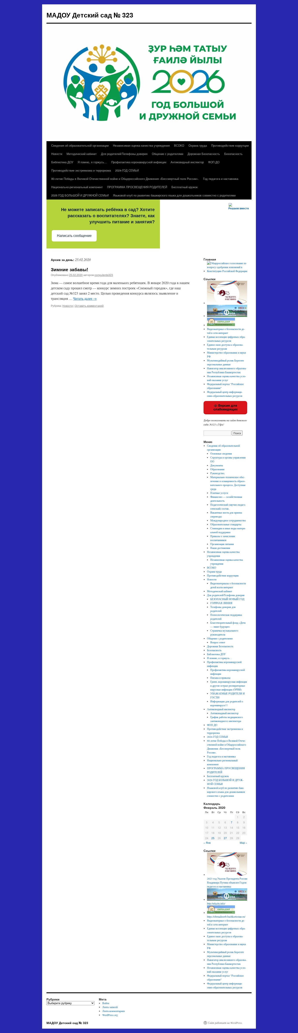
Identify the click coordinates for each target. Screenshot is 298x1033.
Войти (105, 1003)
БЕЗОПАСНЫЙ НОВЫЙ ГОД (227, 599)
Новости (56, 154)
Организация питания (222, 544)
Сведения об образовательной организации (80, 145)
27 (225, 838)
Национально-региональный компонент (77, 187)
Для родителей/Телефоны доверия (124, 154)
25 (212, 838)
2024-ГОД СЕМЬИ (127, 170)
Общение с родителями (167, 154)
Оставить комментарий (89, 305)
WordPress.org (110, 1015)
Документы (216, 465)
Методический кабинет (82, 154)
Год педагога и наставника (220, 179)
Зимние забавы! (69, 269)
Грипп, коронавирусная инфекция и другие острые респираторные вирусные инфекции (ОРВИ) (228, 685)
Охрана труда (197, 145)
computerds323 (103, 275)
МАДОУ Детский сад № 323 (89, 14)
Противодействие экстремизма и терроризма (81, 170)
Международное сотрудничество (228, 520)
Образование (217, 469)
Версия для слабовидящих (225, 407)
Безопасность (233, 154)
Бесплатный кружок (184, 187)
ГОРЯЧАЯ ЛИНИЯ (221, 603)
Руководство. (217, 473)
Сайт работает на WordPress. (225, 1022)
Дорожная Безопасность (204, 154)
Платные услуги (219, 493)
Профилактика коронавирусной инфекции (138, 162)
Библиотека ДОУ (62, 162)
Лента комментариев (113, 1011)
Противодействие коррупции (230, 145)
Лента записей (110, 1007)
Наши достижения (220, 548)
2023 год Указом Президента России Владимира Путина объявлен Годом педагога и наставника (227, 882)
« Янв (207, 842)
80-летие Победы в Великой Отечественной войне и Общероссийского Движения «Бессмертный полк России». (125, 179)
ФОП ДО (213, 162)
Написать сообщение (74, 236)
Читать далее (85, 298)
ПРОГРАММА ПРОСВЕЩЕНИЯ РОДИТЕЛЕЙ (137, 187)
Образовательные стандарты (225, 524)
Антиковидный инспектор (187, 162)
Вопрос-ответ (217, 642)
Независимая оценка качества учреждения (141, 145)
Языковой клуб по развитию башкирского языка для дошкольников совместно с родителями (174, 195)
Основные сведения (221, 453)
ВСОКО (179, 145)
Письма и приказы (220, 677)
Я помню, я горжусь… (92, 162)
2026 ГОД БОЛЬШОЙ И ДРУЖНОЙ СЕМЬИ (80, 195)
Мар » (243, 842)
